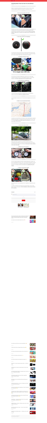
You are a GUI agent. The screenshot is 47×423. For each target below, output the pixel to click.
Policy (13, 416)
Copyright (17, 416)
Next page (23, 200)
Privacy (16, 416)
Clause (14, 416)
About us (12, 416)
